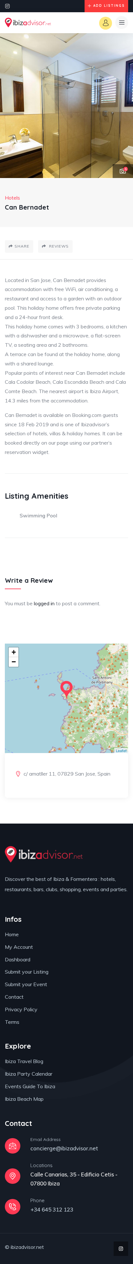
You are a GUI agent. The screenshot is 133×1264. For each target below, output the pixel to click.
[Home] (28, 22)
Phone (37, 1200)
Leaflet (121, 750)
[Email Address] (12, 1146)
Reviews (58, 246)
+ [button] (14, 652)
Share (22, 246)
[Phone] (12, 1206)
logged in (44, 603)
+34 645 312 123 (51, 1209)
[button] (121, 105)
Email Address (45, 1139)
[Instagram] (7, 6)
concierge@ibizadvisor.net (64, 1148)
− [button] (14, 662)
